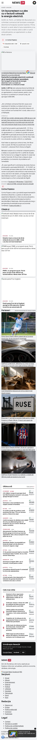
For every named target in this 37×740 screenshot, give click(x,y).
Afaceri (7, 680)
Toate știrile (30, 486)
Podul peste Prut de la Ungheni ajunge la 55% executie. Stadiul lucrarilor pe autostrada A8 (14, 305)
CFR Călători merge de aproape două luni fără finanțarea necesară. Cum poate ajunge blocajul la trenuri (15, 494)
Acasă (3, 7)
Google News (7, 652)
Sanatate (8, 691)
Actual (7, 678)
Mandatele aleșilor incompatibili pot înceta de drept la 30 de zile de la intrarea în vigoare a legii (14, 544)
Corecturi (8, 712)
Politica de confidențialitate (14, 726)
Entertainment (10, 682)
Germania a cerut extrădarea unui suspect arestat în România (13, 503)
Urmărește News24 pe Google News (13, 73)
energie (19, 184)
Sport (7, 695)
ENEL (15, 184)
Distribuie (6, 47)
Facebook (11, 182)
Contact (7, 722)
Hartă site (4, 737)
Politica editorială (11, 710)
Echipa (7, 707)
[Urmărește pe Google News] (34, 2)
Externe (7, 685)
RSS (23, 652)
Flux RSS (11, 737)
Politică (7, 687)
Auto (6, 698)
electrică (10, 184)
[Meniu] (2, 3)
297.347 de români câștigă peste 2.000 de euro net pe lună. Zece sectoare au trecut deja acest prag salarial (18, 120)
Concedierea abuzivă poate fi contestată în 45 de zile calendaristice (15, 570)
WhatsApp (19, 182)
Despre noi (8, 705)
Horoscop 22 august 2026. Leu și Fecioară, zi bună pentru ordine (13, 562)
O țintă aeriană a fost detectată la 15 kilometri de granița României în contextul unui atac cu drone (14, 579)
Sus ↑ (16, 737)
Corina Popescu (7, 189)
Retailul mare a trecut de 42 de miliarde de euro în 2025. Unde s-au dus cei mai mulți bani (13, 240)
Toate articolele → (15, 206)
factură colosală (28, 184)
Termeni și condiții (11, 724)
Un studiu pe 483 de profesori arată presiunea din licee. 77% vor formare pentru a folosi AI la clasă (14, 512)
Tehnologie (9, 693)
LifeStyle (8, 689)
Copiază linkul (28, 181)
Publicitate (8, 714)
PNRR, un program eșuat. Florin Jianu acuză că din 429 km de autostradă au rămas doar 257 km (15, 272)
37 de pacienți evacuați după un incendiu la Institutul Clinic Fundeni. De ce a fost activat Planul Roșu (15, 553)
